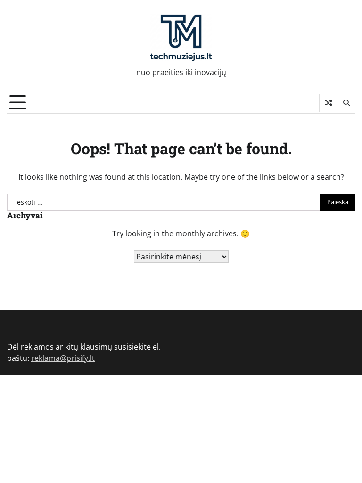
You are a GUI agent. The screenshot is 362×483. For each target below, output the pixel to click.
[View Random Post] (328, 103)
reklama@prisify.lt (63, 358)
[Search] (346, 103)
